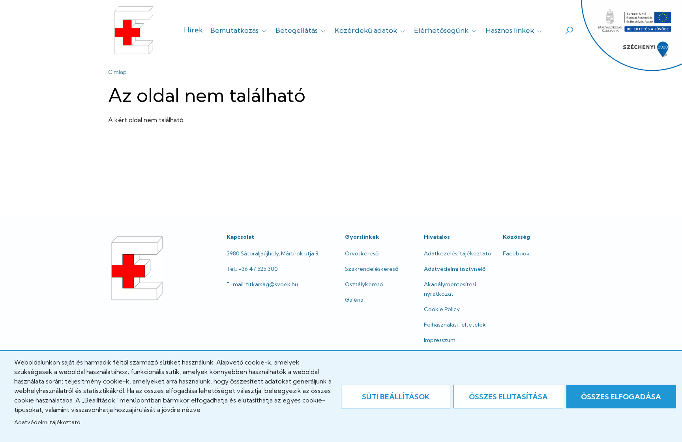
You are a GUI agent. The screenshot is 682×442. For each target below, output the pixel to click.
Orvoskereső (361, 253)
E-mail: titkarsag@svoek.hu (262, 284)
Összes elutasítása (508, 396)
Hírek (193, 29)
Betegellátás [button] (297, 30)
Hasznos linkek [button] (510, 30)
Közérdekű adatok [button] (367, 30)
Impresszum (439, 340)
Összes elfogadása (621, 396)
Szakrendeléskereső (371, 268)
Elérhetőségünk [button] (442, 30)
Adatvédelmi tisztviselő (454, 268)
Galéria (354, 299)
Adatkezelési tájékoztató (457, 253)
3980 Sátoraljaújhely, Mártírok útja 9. (273, 253)
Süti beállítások (396, 396)
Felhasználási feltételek (455, 324)
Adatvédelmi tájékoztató (47, 422)
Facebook (516, 253)
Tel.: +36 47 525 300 (252, 268)
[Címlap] (133, 30)
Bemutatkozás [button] (235, 30)
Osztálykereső (364, 284)
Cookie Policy (442, 309)
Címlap (117, 72)
